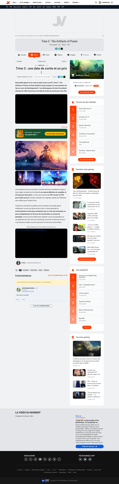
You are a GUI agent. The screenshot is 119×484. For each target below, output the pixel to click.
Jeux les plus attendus (87, 159)
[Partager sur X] (62, 49)
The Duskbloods (84, 142)
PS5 (11, 7)
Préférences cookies (50, 472)
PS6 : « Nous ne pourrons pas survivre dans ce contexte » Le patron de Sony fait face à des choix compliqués (94, 383)
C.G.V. (55, 470)
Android (48, 7)
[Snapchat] (59, 459)
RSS (69, 472)
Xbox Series (17, 7)
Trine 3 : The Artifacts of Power (59, 41)
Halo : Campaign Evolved (87, 285)
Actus (36, 55)
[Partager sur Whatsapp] (59, 49)
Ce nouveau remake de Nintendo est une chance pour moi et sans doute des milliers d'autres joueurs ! (93, 205)
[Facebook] (26, 459)
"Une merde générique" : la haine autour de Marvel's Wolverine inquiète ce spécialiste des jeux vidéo (86, 193)
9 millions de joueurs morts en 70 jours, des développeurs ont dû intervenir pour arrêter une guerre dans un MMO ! (86, 361)
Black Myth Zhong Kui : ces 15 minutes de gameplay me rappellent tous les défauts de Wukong (93, 249)
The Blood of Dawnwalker (87, 134)
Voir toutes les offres (87, 92)
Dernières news (42, 61)
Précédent (19, 61)
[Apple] (85, 459)
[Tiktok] (49, 459)
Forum (99, 55)
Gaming (22, 35)
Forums (75, 2)
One (34, 7)
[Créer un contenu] (103, 36)
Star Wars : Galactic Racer (87, 150)
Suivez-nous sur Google (43, 77)
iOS (44, 7)
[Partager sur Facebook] (56, 49)
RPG (58, 7)
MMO (54, 7)
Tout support (53, 45)
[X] (30, 459)
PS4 (30, 7)
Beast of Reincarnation (86, 310)
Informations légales (38, 470)
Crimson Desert (84, 293)
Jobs (74, 472)
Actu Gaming (24, 2)
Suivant (64, 61)
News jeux (35, 35)
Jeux (14, 2)
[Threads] (54, 459)
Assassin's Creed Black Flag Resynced (87, 276)
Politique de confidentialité (76, 470)
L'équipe (26, 470)
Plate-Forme (33, 270)
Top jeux (86, 327)
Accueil (17, 35)
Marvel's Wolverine (85, 125)
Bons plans (37, 2)
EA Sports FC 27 (84, 117)
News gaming (28, 35)
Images (72, 55)
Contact (19, 470)
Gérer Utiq (98, 470)
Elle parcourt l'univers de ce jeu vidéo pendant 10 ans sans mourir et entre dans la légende (94, 238)
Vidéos (66, 2)
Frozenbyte (26, 270)
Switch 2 (25, 7)
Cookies (89, 470)
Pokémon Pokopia (84, 301)
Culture (57, 2)
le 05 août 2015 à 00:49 (28, 291)
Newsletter (62, 472)
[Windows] (90, 459)
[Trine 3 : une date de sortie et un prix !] (41, 155)
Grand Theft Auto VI (85, 108)
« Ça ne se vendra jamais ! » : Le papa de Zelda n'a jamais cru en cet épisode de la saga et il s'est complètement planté (94, 227)
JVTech (47, 2)
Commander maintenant (55, 134)
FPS (62, 7)
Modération (62, 470)
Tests (47, 55)
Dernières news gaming (87, 259)
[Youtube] (40, 459)
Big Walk (81, 318)
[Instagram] (35, 459)
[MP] (36, 288)
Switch (39, 7)
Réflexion (46, 270)
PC (7, 7)
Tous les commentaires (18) (56, 275)
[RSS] (45, 459)
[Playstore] (80, 459)
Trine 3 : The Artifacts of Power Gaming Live (30, 230)
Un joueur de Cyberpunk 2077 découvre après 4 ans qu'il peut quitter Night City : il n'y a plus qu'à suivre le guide (94, 372)
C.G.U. (49, 470)
